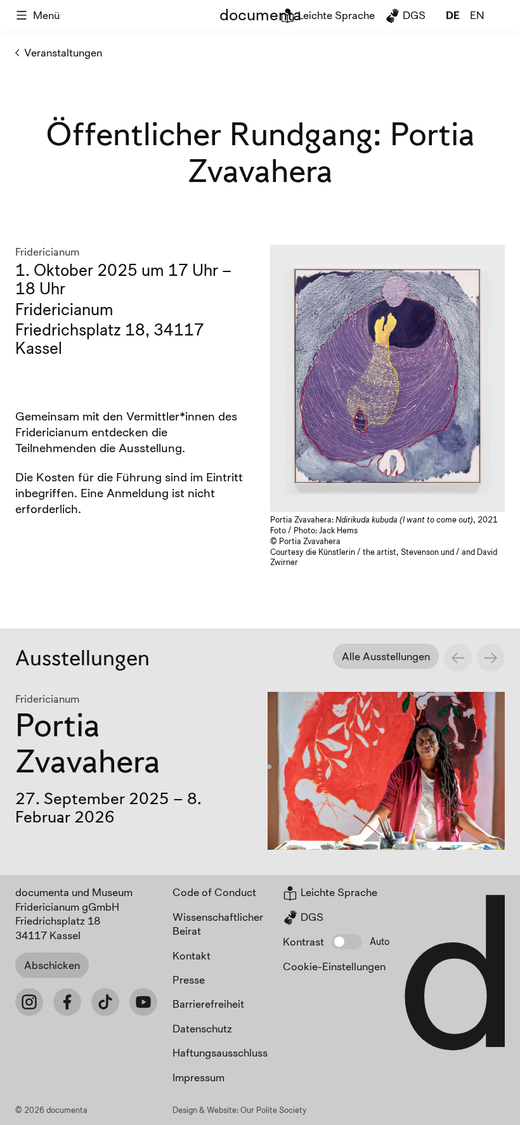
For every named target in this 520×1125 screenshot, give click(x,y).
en (477, 15)
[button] (347, 941)
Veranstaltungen (63, 52)
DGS (413, 15)
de (453, 15)
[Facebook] (67, 1002)
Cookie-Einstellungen (334, 966)
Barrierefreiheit (208, 1003)
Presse (188, 979)
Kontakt (191, 955)
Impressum (198, 1077)
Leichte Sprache (335, 15)
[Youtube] (143, 1002)
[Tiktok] (105, 1002)
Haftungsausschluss (220, 1052)
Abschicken (52, 965)
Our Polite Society (273, 1110)
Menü (46, 15)
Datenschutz (202, 1028)
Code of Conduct (214, 892)
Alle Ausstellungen (386, 656)
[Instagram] (29, 1002)
